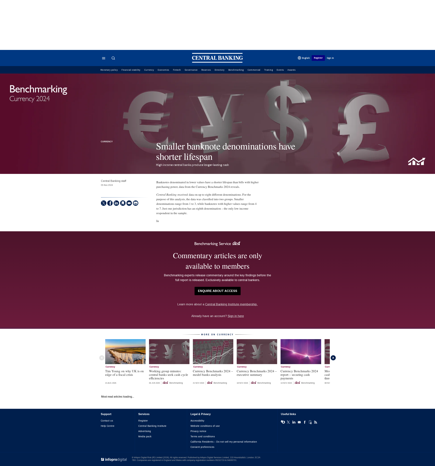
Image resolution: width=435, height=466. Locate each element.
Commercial (254, 69)
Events (280, 69)
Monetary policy (109, 69)
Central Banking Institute (152, 426)
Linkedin (294, 422)
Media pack (144, 436)
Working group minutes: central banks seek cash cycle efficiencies (168, 374)
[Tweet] (103, 203)
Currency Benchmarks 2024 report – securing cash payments (299, 374)
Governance (191, 69)
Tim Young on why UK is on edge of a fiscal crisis (124, 372)
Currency (149, 69)
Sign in (330, 58)
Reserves (206, 69)
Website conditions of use (205, 426)
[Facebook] (110, 203)
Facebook (305, 422)
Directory (220, 69)
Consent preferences (202, 447)
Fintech (177, 69)
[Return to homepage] (217, 62)
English (306, 58)
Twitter (288, 422)
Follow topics (283, 422)
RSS (316, 422)
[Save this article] (123, 203)
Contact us (107, 420)
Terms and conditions (202, 436)
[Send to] (129, 203)
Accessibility (197, 420)
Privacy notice (198, 431)
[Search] (113, 58)
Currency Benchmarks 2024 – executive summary (257, 372)
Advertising (144, 431)
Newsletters (299, 422)
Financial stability (131, 69)
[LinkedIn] (116, 203)
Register (318, 57)
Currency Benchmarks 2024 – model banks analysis (213, 372)
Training (268, 69)
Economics (163, 69)
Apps (310, 422)
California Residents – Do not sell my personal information (223, 441)
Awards (291, 69)
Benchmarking (236, 69)
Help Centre (108, 426)
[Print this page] (135, 203)
